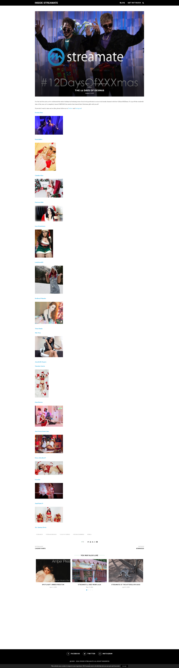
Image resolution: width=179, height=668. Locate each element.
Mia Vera (38, 333)
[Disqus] (89, 617)
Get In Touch (134, 3)
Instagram (78, 108)
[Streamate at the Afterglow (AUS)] (126, 570)
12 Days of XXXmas (65, 534)
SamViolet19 (39, 503)
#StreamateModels (51, 534)
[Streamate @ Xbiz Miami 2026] (89, 570)
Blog (122, 3)
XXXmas (89, 534)
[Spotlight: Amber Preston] (53, 570)
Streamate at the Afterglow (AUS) (125, 584)
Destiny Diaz (39, 112)
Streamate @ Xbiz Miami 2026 (89, 584)
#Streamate (39, 534)
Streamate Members (78, 534)
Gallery (87, 83)
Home (79, 83)
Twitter (70, 108)
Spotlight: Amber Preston (53, 584)
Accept (124, 666)
